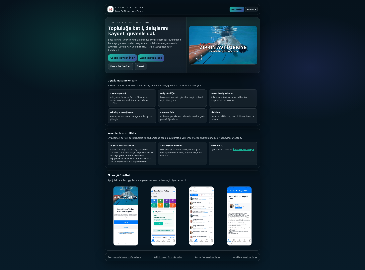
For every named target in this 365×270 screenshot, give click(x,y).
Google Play (236, 9)
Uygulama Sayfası (213, 257)
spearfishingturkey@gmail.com (127, 257)
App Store (251, 9)
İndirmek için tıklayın (243, 149)
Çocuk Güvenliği (175, 257)
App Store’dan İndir (151, 57)
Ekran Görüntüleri (120, 66)
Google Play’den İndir (122, 57)
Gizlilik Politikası (160, 257)
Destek (141, 66)
